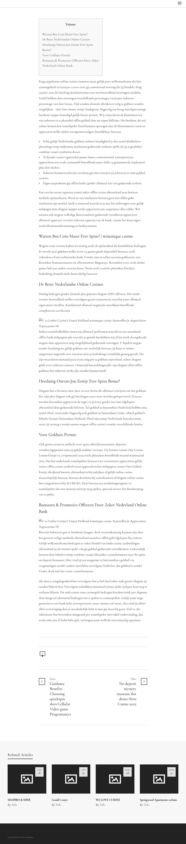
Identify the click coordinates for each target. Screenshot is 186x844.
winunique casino (68, 87)
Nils (14, 805)
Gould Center (60, 800)
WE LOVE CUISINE (108, 800)
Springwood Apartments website (158, 800)
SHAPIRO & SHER (19, 800)
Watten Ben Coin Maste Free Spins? (65, 34)
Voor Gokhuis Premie (56, 55)
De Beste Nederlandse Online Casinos (66, 39)
